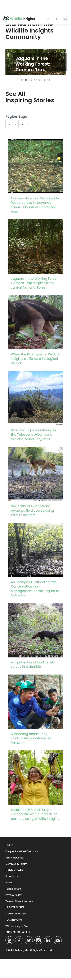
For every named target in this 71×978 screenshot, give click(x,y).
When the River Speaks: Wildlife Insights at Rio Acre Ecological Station (35, 358)
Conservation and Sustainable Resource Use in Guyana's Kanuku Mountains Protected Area (35, 205)
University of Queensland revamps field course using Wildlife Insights (32, 510)
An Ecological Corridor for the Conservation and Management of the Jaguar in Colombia (35, 589)
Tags (22, 116)
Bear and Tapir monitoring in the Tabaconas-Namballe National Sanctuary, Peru (33, 434)
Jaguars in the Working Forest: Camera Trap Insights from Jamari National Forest (38, 69)
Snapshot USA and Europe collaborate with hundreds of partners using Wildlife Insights (35, 814)
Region (11, 116)
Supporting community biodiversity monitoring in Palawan (31, 738)
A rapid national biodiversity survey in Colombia (33, 664)
